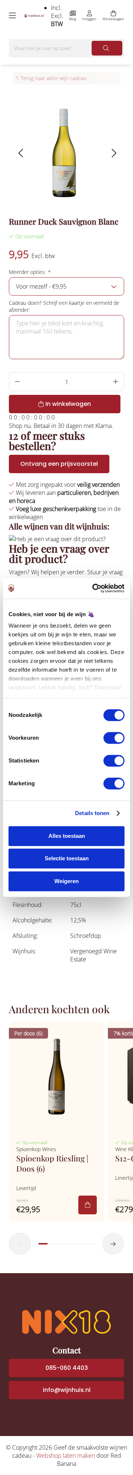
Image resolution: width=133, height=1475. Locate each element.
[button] (20, 153)
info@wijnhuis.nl (67, 1390)
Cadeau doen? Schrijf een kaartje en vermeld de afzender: (64, 306)
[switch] (114, 738)
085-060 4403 (66, 1368)
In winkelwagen (68, 404)
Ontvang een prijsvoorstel (59, 464)
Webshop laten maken (65, 1455)
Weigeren (66, 881)
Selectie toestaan (67, 858)
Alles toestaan (66, 836)
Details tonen (92, 813)
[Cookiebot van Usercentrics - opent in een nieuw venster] (94, 588)
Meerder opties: (29, 271)
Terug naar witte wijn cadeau (53, 78)
